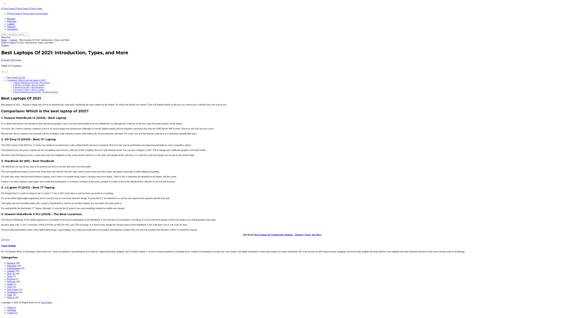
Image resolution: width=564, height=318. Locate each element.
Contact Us (12, 313)
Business (11, 18)
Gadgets (11, 24)
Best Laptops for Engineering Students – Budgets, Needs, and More (288, 234)
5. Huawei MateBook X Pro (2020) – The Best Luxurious (35, 92)
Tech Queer (15, 60)
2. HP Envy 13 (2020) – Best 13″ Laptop (29, 85)
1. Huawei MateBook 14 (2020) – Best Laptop (31, 82)
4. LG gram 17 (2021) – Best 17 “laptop (28, 89)
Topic (9, 295)
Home (4, 40)
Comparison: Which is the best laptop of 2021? (26, 80)
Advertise (11, 310)
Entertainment (13, 268)
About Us (11, 307)
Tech (9, 287)
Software (11, 26)
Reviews (11, 279)
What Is (10, 297)
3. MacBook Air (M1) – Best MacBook (28, 87)
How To (11, 273)
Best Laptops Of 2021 (16, 77)
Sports (10, 284)
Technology (12, 29)
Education (11, 21)
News (9, 276)
